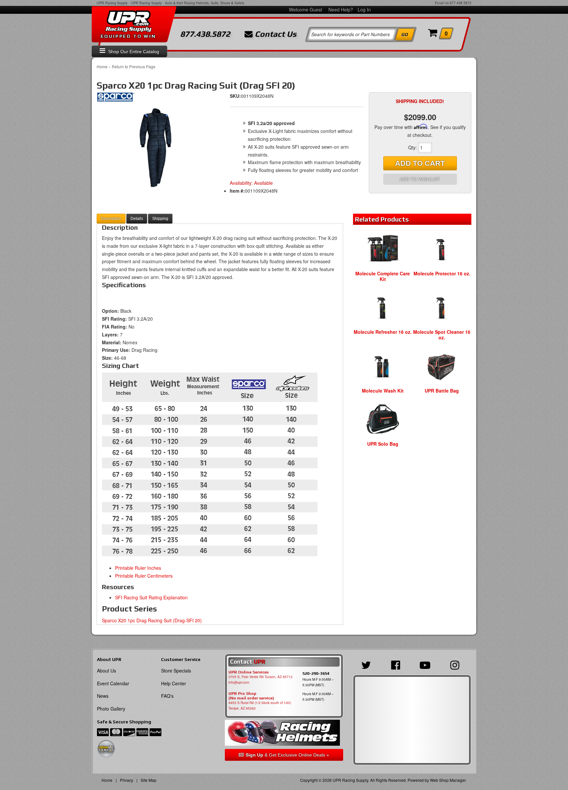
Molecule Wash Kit (383, 390)
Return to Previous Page (133, 66)
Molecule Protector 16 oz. (442, 273)
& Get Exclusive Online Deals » (287, 755)
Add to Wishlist (420, 179)
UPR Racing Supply (112, 2)
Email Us (442, 2)
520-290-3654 (315, 673)
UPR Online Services (248, 672)
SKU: (235, 96)
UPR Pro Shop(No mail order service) (251, 695)
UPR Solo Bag (382, 443)
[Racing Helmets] (284, 732)
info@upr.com (238, 682)
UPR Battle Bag (442, 390)
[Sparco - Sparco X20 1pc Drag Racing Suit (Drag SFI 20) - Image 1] (156, 148)
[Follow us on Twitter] (367, 664)
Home (102, 66)
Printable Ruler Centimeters (144, 575)
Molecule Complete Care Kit (382, 276)
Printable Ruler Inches (138, 568)
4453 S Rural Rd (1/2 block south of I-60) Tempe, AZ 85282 (259, 705)
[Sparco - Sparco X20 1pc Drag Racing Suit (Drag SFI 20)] (115, 99)
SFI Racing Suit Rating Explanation (151, 597)
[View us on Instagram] (456, 664)
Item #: (237, 190)
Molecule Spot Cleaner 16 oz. (441, 335)
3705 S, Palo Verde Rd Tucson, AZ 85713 (260, 676)
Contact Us (274, 34)
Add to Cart (420, 163)
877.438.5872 (460, 2)
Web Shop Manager (447, 780)
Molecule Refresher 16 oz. (383, 332)
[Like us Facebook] (397, 664)
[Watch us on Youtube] (427, 664)
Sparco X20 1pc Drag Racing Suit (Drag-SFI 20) (152, 620)
